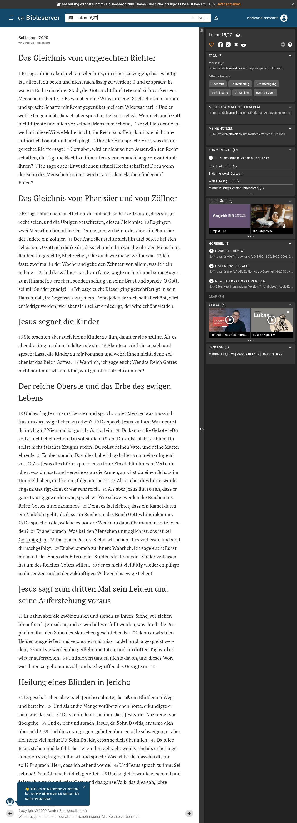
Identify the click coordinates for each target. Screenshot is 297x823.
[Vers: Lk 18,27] (237, 35)
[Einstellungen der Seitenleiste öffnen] (283, 44)
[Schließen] (84, 787)
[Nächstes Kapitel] (189, 813)
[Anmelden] (284, 18)
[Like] (211, 44)
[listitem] (250, 166)
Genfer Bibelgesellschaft (36, 42)
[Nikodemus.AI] (10, 802)
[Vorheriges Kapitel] (10, 813)
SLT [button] (202, 18)
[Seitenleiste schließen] (201, 429)
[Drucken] (243, 44)
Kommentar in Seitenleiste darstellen (245, 158)
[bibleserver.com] (39, 18)
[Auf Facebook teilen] (220, 44)
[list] (250, 177)
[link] (250, 354)
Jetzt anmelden (229, 4)
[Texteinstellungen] (216, 18)
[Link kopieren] (236, 44)
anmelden (235, 68)
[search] (134, 17)
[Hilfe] (290, 44)
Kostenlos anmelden (263, 18)
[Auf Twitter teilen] (228, 44)
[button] (293, 4)
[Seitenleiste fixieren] (201, 31)
